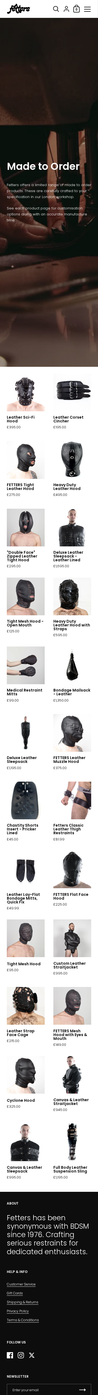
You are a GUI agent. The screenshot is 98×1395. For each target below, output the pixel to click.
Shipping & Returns (22, 1302)
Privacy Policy (18, 1311)
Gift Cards (15, 1293)
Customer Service (21, 1284)
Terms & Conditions (23, 1320)
